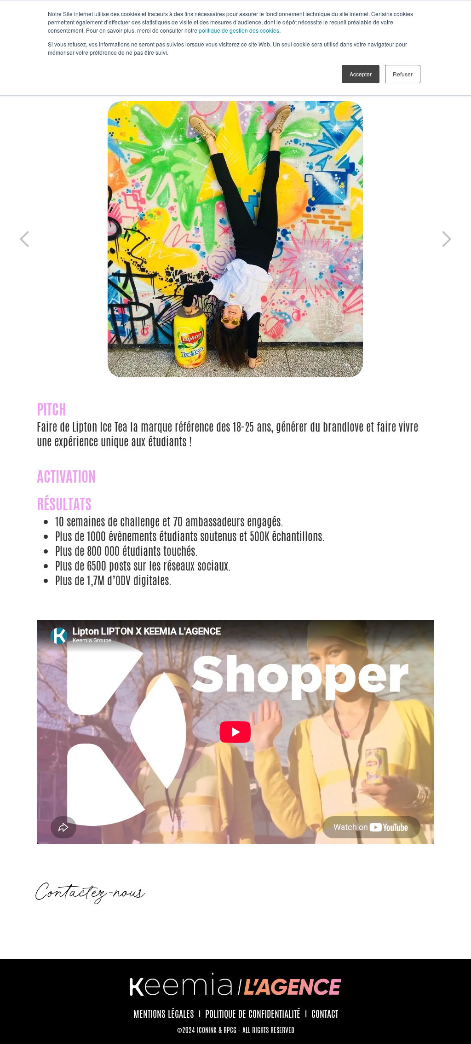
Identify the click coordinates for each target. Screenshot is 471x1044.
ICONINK (207, 1030)
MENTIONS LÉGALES (163, 1014)
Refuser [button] (403, 74)
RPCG (230, 1030)
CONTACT (324, 1014)
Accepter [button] (361, 74)
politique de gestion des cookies (239, 30)
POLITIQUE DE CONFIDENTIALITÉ (252, 1014)
